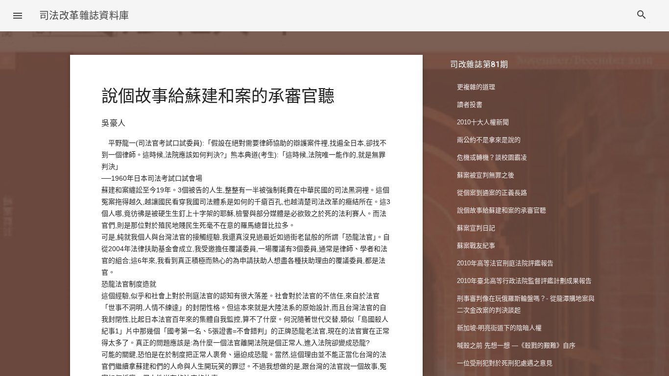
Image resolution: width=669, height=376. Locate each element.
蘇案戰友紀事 (476, 245)
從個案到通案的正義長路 (492, 192)
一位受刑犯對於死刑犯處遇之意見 (504, 363)
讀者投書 (469, 104)
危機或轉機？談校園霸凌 (492, 157)
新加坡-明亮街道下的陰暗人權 (499, 327)
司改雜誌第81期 (479, 64)
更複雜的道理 (476, 87)
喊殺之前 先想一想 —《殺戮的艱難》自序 (516, 345)
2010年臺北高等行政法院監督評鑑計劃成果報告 (524, 280)
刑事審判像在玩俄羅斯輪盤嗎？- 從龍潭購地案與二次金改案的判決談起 (526, 304)
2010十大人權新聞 (483, 122)
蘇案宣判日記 (476, 228)
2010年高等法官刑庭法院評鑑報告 (505, 263)
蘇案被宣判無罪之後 (485, 175)
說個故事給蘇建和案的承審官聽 (501, 210)
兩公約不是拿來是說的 (489, 139)
